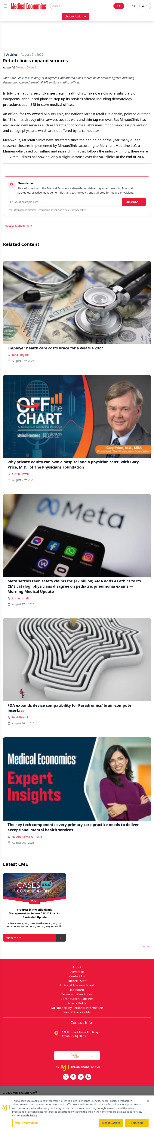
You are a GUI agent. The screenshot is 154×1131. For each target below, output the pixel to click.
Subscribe (132, 202)
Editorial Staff (77, 981)
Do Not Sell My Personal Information (77, 1008)
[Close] (148, 1101)
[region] (77, 1113)
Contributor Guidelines (77, 999)
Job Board (77, 990)
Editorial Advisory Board (77, 985)
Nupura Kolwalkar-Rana (27, 836)
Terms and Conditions (77, 994)
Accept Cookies (111, 1123)
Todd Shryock (20, 355)
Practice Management (18, 225)
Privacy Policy (77, 1003)
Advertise (77, 972)
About (77, 967)
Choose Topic (73, 16)
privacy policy (79, 210)
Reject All (137, 1123)
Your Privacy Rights (77, 1012)
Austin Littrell (20, 474)
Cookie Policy (29, 1115)
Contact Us (77, 976)
